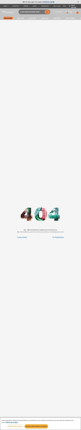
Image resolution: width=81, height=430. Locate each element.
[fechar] (78, 2)
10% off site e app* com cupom (32, 2)
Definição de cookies (15, 426)
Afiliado (26, 6)
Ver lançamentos (58, 237)
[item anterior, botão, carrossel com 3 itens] (23, 2)
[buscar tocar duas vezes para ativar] (47, 12)
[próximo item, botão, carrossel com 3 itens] (54, 2)
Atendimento (45, 6)
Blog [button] (64, 6)
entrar (69, 12)
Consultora (15, 6)
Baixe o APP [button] (57, 6)
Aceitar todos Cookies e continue (36, 426)
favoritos (59, 12)
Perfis (34, 6)
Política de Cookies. (12, 422)
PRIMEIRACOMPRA (49, 2)
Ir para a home (22, 237)
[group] (38, 2)
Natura (5, 6)
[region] (40, 424)
